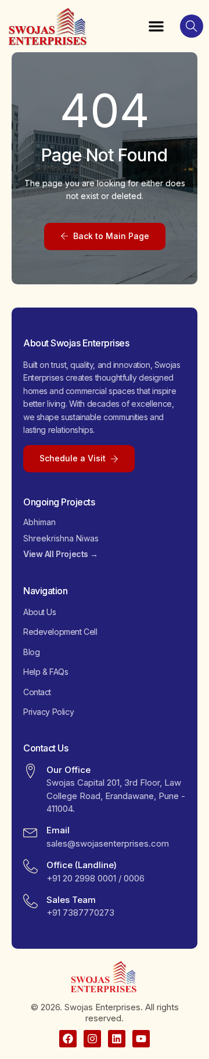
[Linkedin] (116, 1038)
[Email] (30, 831)
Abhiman (39, 522)
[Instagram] (92, 1038)
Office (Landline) (81, 864)
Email (58, 830)
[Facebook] (68, 1038)
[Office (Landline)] (30, 866)
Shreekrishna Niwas (61, 538)
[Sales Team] (30, 901)
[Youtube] (141, 1038)
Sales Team (71, 899)
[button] (156, 26)
